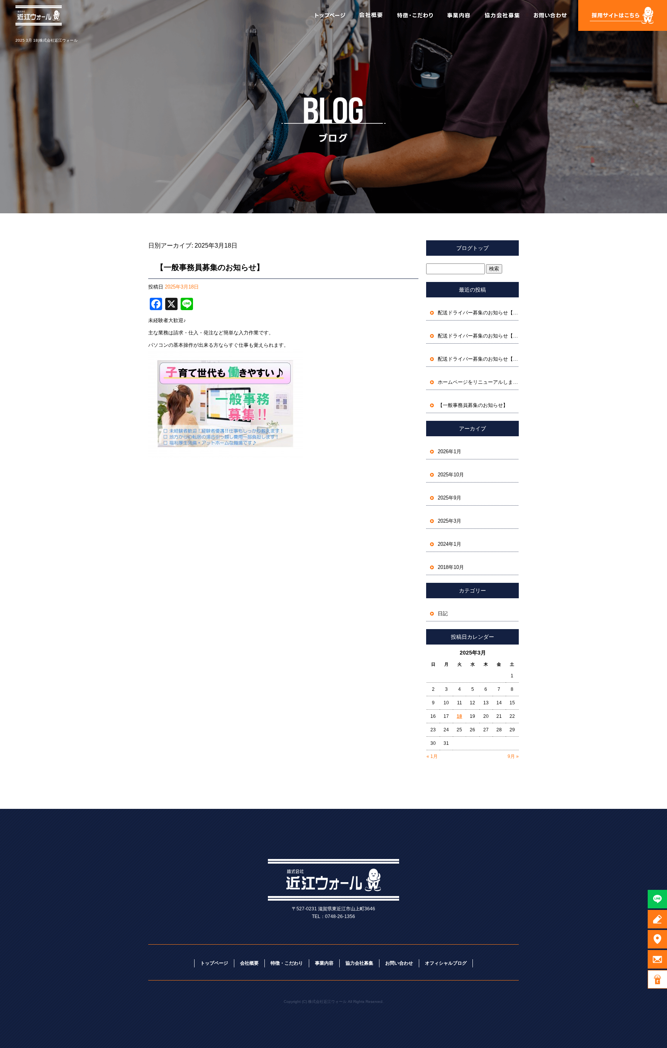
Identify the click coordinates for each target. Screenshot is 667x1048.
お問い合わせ (553, 15)
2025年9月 (449, 498)
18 (459, 716)
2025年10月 (451, 475)
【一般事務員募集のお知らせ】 (210, 267)
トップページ (331, 15)
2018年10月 (451, 567)
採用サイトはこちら (622, 15)
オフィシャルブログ (446, 963)
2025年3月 (449, 521)
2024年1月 (449, 544)
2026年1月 (449, 451)
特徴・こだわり (414, 15)
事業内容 (458, 15)
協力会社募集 (503, 15)
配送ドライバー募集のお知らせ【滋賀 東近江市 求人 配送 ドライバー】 (478, 313)
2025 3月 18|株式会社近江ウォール (46, 40)
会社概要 (369, 15)
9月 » (513, 756)
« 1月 (432, 756)
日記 (443, 613)
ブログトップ (472, 248)
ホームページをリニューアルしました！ (478, 382)
